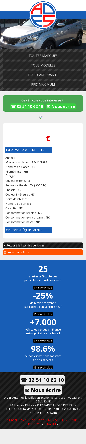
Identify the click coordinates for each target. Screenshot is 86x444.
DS (34, 420)
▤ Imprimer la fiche (16, 252)
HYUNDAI (53, 420)
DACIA (25, 420)
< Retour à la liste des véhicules (24, 245)
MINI (65, 420)
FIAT (41, 420)
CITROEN (12, 420)
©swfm (52, 413)
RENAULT (50, 424)
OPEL (74, 420)
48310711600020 (67, 409)
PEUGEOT (34, 424)
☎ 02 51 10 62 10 (27, 106)
